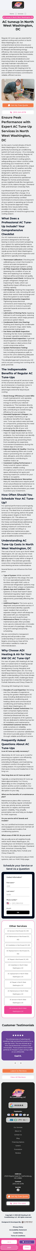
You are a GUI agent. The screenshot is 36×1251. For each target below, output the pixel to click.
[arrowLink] (15, 1063)
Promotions (18, 1149)
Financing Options (18, 1142)
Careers (18, 1145)
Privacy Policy (18, 1227)
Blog (18, 1138)
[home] (18, 4)
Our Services (18, 1127)
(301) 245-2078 (18, 1184)
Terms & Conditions (18, 1236)
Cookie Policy (18, 1233)
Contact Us (18, 1135)
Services (20, 14)
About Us (18, 1131)
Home (12, 14)
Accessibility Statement (18, 1230)
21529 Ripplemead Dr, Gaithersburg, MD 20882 (18, 1177)
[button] (27, 1247)
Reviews (18, 1153)
